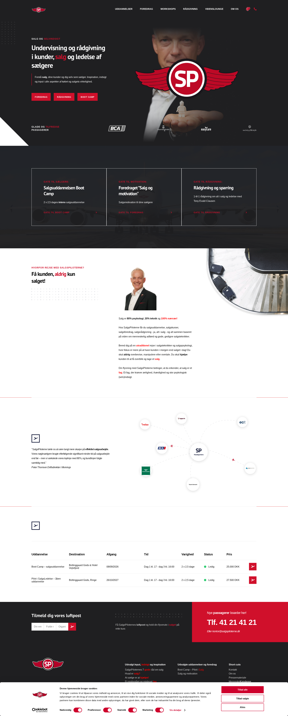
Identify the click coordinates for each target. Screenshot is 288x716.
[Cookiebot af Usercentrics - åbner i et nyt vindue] (40, 710)
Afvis (242, 707)
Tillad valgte (242, 698)
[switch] (107, 710)
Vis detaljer (175, 710)
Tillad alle (243, 689)
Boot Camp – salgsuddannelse (172, 366)
